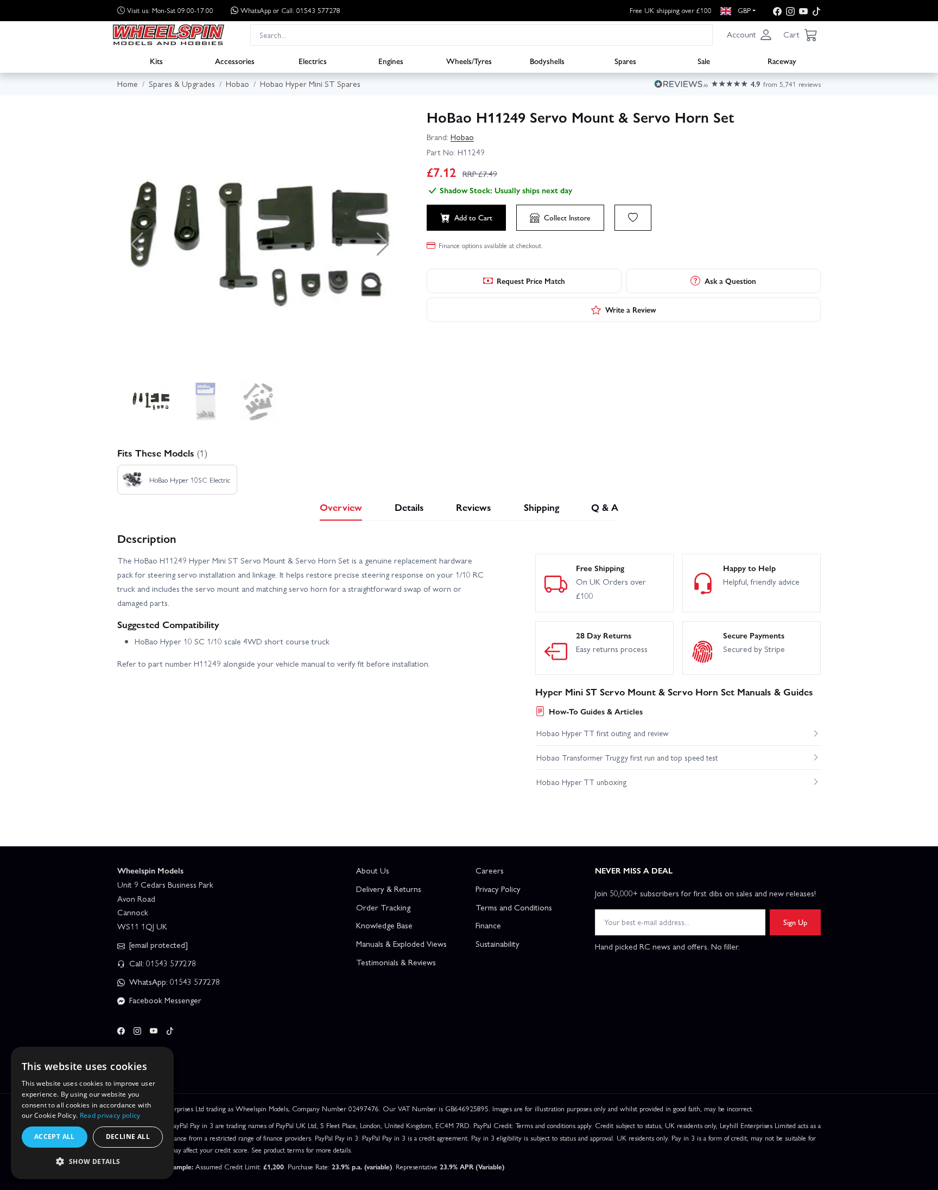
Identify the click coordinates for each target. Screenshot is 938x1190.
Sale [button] (704, 60)
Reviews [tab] (473, 507)
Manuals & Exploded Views (401, 944)
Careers (490, 870)
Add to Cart (473, 217)
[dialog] (92, 1113)
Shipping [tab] (541, 507)
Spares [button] (625, 60)
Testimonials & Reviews (396, 962)
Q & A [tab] (604, 507)
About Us (372, 870)
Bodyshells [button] (547, 60)
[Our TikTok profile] (816, 10)
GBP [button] (743, 10)
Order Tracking (383, 907)
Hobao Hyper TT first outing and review (602, 732)
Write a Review (630, 309)
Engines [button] (390, 60)
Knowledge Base (384, 925)
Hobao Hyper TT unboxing (581, 781)
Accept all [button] (54, 1136)
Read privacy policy (110, 1115)
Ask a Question (730, 280)
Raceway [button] (782, 60)
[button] (749, 35)
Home (127, 84)
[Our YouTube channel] (803, 10)
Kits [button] (156, 60)
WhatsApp (290, 10)
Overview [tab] (341, 507)
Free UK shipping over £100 (671, 10)
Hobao (462, 137)
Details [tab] (409, 507)
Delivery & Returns (388, 889)
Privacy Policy (498, 889)
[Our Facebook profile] (777, 10)
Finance (488, 925)
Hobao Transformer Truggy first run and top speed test (627, 757)
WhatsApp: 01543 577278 (173, 982)
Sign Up (795, 921)
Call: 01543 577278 (161, 963)
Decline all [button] (128, 1136)
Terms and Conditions (514, 907)
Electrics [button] (313, 60)
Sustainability (497, 944)
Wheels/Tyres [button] (469, 60)
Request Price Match (531, 280)
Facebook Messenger (164, 1000)
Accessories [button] (235, 60)
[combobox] (481, 34)
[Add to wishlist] (632, 218)
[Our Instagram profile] (790, 10)
